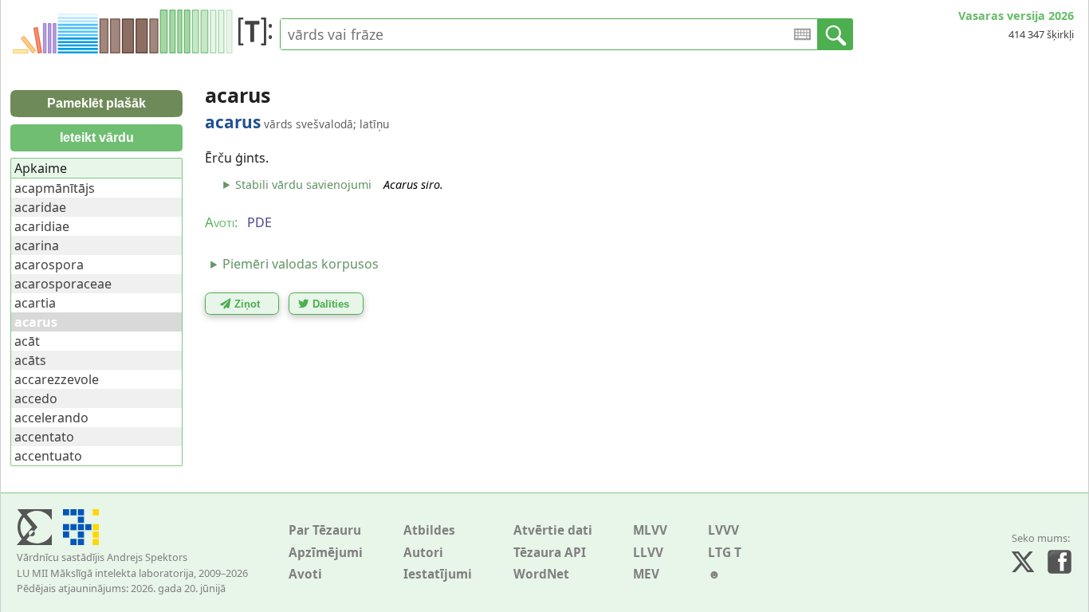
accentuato (48, 456)
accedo (35, 398)
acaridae (40, 207)
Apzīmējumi (326, 552)
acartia (35, 303)
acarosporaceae (63, 283)
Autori (423, 552)
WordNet (541, 574)
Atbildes (429, 530)
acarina (36, 245)
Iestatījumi (437, 574)
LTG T (724, 552)
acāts (30, 360)
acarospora (49, 264)
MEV (646, 574)
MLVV (650, 530)
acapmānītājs (54, 188)
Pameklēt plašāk (96, 103)
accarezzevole (56, 379)
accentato (44, 436)
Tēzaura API (549, 552)
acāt (27, 341)
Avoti (305, 574)
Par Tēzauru (325, 530)
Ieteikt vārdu (97, 137)
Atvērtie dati (552, 530)
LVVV (723, 530)
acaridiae (41, 226)
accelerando (51, 417)
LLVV (648, 552)
